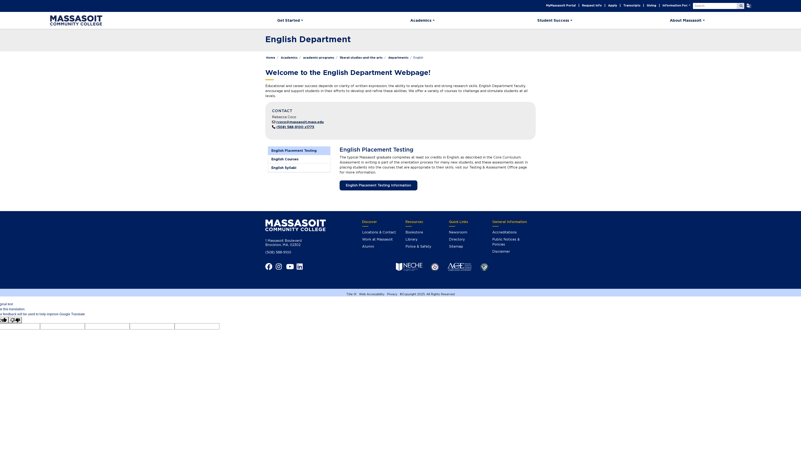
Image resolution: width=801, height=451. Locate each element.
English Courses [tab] (284, 159)
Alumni (368, 246)
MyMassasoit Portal (561, 5)
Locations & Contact (379, 232)
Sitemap (456, 246)
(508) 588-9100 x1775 (295, 127)
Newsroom (458, 232)
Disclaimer (501, 251)
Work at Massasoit (377, 239)
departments (398, 57)
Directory (457, 239)
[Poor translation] (15, 320)
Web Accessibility (371, 294)
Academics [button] (420, 20)
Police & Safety (418, 246)
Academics (289, 57)
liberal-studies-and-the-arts (361, 57)
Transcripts (631, 5)
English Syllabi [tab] (283, 168)
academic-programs (318, 57)
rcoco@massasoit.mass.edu (300, 122)
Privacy (392, 294)
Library (411, 239)
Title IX (351, 294)
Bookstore (414, 232)
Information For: (675, 5)
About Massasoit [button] (686, 20)
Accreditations (504, 232)
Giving (651, 5)
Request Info (592, 5)
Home (270, 57)
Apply (612, 5)
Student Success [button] (553, 20)
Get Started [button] (288, 20)
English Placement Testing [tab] (294, 151)
